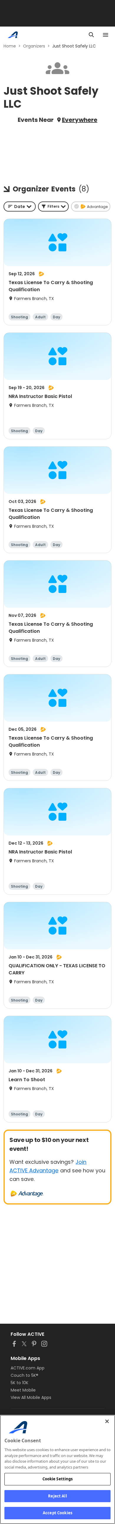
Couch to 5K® (24, 1375)
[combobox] (20, 206)
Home (10, 46)
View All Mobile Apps (31, 1397)
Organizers (34, 46)
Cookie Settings (57, 1479)
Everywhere (79, 120)
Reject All (57, 1496)
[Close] (107, 1421)
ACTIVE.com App (28, 1368)
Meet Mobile (23, 1390)
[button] (53, 206)
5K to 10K (19, 1383)
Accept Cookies (57, 1512)
